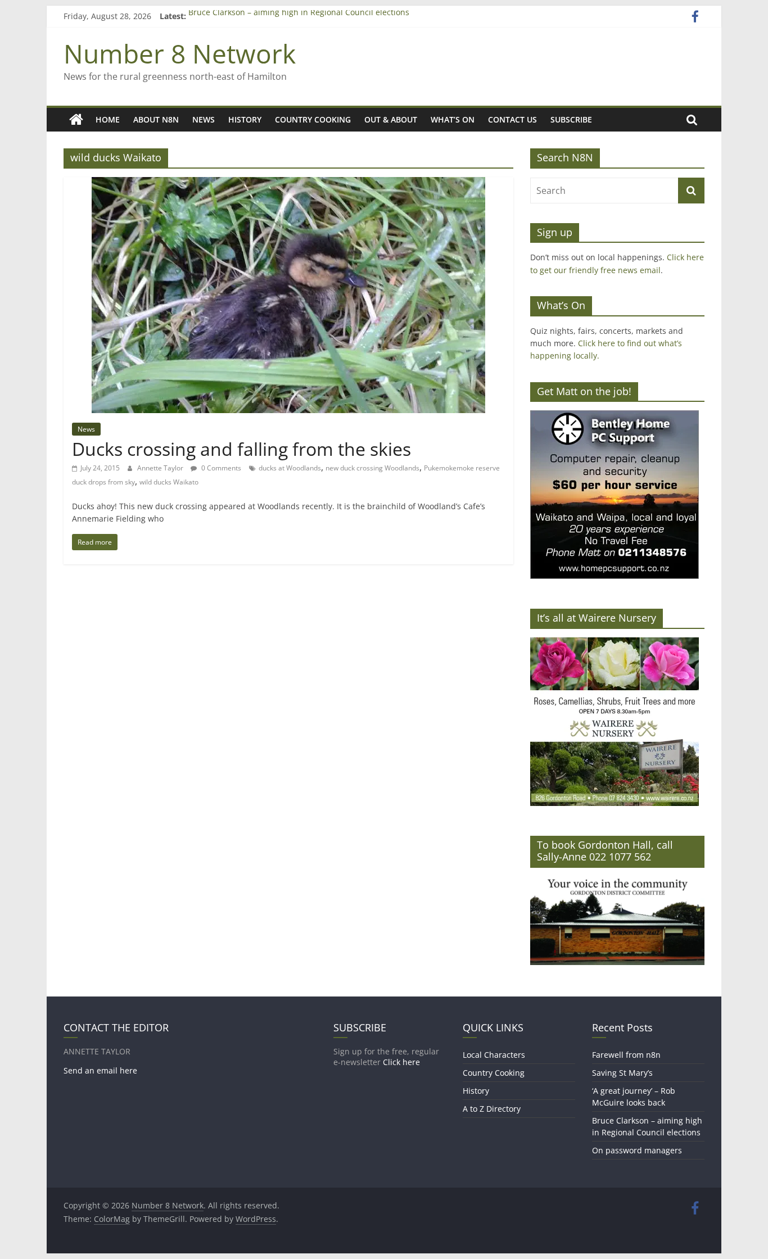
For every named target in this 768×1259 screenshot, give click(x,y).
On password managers (637, 1150)
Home (108, 119)
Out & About (390, 119)
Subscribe (571, 119)
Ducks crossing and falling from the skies (241, 449)
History (244, 119)
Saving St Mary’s (622, 1072)
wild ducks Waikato (168, 482)
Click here (401, 1062)
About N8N (156, 119)
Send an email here (100, 1070)
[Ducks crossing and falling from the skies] (288, 184)
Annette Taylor (161, 468)
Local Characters (494, 1054)
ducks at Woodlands (290, 468)
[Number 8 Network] (76, 120)
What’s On (453, 119)
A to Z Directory (492, 1108)
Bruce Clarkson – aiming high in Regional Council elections (298, 16)
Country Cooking (313, 119)
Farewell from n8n (626, 1054)
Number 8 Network (180, 53)
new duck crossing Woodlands (372, 468)
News (203, 119)
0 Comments (220, 468)
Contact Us (512, 119)
